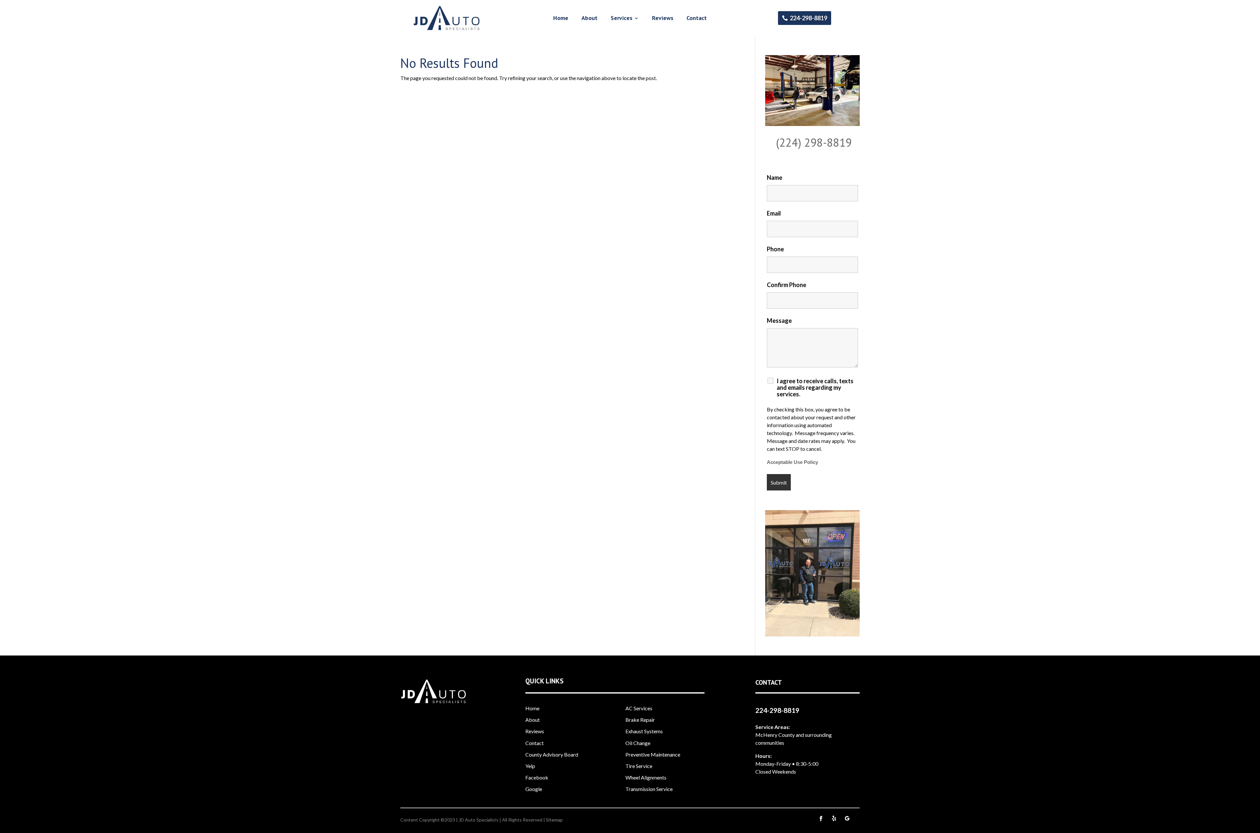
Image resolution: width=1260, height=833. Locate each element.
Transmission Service (649, 789)
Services (621, 19)
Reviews (662, 19)
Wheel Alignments (645, 777)
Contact (696, 19)
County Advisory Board (551, 754)
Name (774, 177)
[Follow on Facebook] (821, 818)
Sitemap (554, 820)
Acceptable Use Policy (792, 462)
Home (560, 19)
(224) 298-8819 (814, 142)
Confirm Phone (786, 284)
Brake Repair (640, 720)
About (589, 19)
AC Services (638, 708)
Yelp (530, 766)
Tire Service (638, 766)
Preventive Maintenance (652, 754)
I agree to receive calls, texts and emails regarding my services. (815, 387)
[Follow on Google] (847, 818)
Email (774, 213)
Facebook (536, 777)
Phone (775, 249)
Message (779, 320)
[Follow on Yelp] (834, 818)
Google (533, 789)
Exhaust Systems (644, 731)
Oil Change (637, 743)
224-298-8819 (808, 18)
